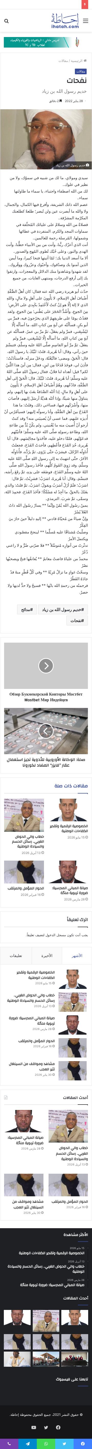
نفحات (76, 620)
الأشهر (77, 955)
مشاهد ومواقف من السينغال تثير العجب (32, 1067)
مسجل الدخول (55, 935)
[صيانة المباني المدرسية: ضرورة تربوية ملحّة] (68, 872)
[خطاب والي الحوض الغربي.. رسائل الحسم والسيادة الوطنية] (24, 815)
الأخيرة (46, 955)
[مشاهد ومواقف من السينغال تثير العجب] (73, 1070)
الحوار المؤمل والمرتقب (26, 888)
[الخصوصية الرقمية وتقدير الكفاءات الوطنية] (68, 810)
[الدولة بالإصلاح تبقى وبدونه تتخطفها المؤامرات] (17, 1342)
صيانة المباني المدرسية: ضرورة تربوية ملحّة (70, 890)
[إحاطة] (65, 20)
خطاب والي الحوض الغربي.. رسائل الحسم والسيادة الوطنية (28, 841)
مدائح (25, 609)
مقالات (63, 61)
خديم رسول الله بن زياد (61, 609)
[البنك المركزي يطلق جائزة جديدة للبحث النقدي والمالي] (46, 1359)
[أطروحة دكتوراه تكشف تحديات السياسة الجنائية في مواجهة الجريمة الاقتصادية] (74, 1359)
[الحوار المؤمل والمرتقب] (24, 872)
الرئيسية (77, 61)
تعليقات (16, 955)
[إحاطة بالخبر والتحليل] (46, 42)
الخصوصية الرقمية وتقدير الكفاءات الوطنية (69, 828)
